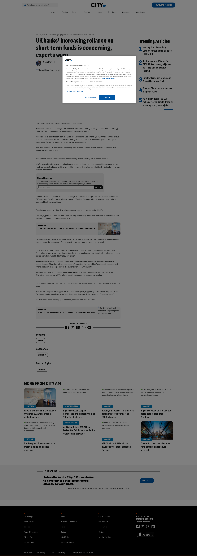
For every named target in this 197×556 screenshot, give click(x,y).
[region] (99, 79)
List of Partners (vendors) (74, 91)
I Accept (107, 97)
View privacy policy (108, 78)
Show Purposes (90, 97)
